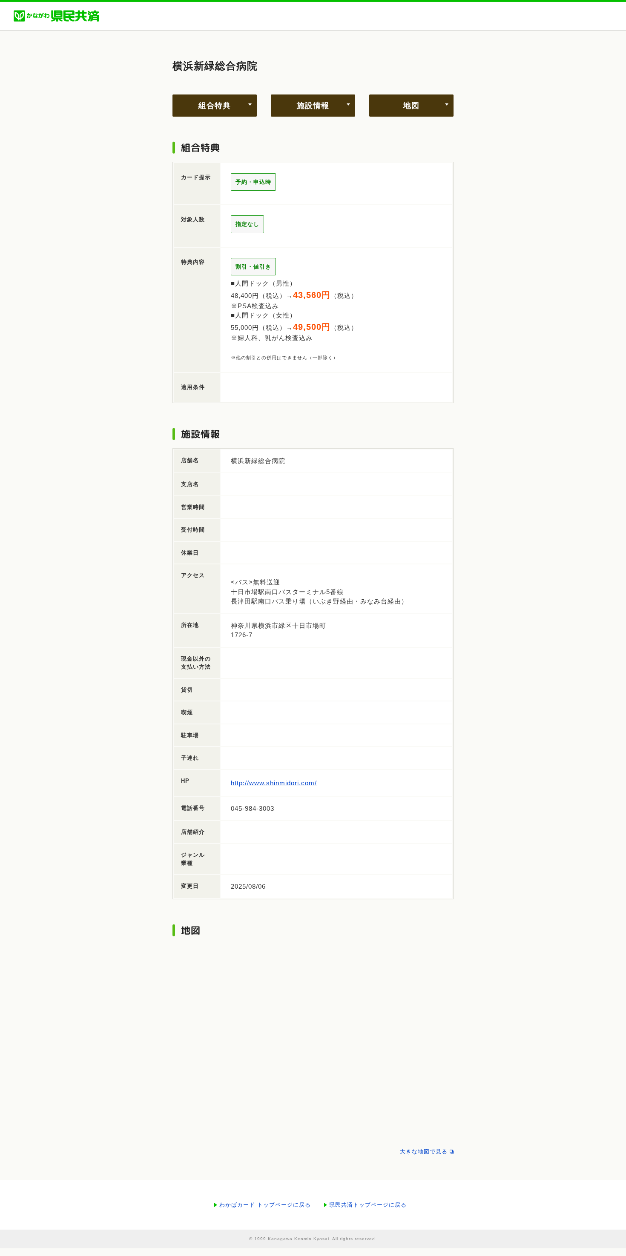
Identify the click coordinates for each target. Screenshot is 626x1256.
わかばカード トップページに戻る (265, 1205)
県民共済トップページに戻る (368, 1205)
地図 (411, 105)
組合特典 (214, 105)
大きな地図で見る (424, 1151)
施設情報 (313, 105)
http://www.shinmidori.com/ (274, 783)
